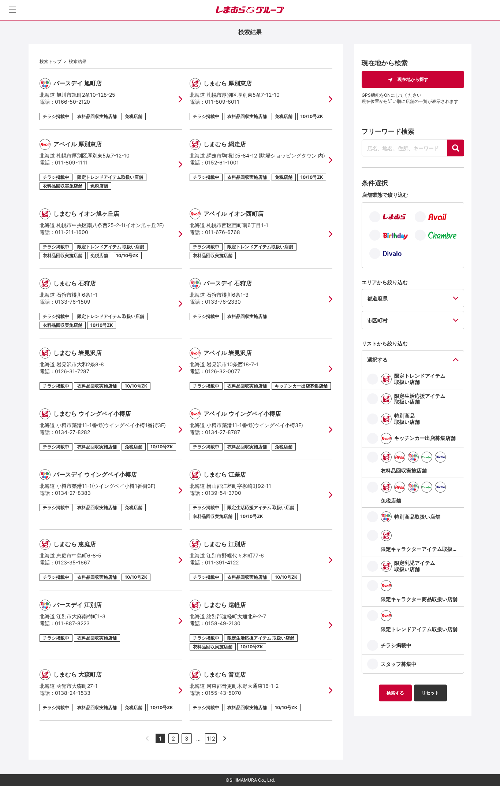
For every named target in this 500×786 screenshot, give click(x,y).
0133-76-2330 (223, 302)
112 (211, 738)
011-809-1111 (71, 162)
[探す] (455, 148)
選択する (377, 359)
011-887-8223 (72, 623)
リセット (430, 693)
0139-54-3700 (223, 493)
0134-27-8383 (73, 493)
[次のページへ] (225, 738)
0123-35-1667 (72, 562)
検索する (395, 693)
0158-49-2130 (222, 623)
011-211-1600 (71, 232)
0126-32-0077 (222, 371)
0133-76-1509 (72, 302)
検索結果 (77, 61)
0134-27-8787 (222, 432)
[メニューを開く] (12, 9)
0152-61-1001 (222, 162)
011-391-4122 (222, 562)
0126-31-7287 (72, 371)
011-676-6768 (222, 232)
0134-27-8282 (72, 432)
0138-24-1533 (72, 693)
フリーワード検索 (388, 131)
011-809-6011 (222, 102)
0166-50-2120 (72, 102)
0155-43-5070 (223, 693)
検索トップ (50, 61)
